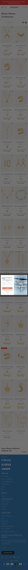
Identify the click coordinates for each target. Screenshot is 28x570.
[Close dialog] (26, 275)
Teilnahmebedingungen (5, 290)
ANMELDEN (7, 288)
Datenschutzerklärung (9, 290)
